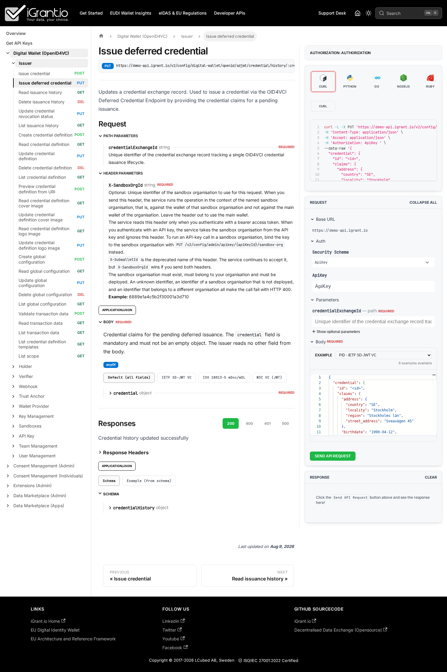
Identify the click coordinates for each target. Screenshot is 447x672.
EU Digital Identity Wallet (55, 629)
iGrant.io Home (45, 621)
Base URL (325, 219)
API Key (26, 435)
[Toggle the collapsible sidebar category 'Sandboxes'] (13, 426)
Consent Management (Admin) (43, 465)
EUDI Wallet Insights (130, 13)
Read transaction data (41, 323)
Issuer (25, 63)
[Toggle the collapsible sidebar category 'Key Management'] (13, 416)
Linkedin (170, 621)
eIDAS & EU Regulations (183, 13)
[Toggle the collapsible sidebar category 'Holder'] (13, 366)
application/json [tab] (117, 310)
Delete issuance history (41, 101)
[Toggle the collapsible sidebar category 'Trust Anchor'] (13, 396)
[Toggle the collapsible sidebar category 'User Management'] (13, 456)
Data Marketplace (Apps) (38, 505)
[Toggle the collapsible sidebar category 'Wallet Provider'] (13, 406)
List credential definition (42, 177)
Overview (16, 33)
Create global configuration (32, 259)
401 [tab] (267, 423)
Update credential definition (36, 156)
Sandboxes (30, 425)
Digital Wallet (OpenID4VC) (41, 53)
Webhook (28, 386)
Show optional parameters (338, 332)
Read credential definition (44, 144)
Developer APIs (229, 13)
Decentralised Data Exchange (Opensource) (338, 629)
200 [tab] (230, 423)
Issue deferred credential (45, 82)
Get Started (91, 13)
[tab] (129, 378)
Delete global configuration (45, 294)
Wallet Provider (34, 406)
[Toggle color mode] (368, 13)
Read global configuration (44, 271)
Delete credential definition (45, 167)
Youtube (170, 638)
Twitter (169, 629)
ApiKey (319, 275)
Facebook (172, 647)
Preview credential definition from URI (37, 189)
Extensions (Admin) (32, 485)
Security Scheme (330, 252)
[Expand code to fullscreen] (429, 127)
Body (329, 341)
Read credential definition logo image (44, 231)
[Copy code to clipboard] (419, 127)
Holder (25, 366)
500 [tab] (285, 423)
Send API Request (333, 456)
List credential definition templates (42, 344)
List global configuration (42, 304)
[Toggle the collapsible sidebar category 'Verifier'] (13, 376)
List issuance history (39, 125)
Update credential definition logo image (39, 245)
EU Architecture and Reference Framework (73, 638)
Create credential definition (45, 134)
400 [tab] (249, 423)
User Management (37, 455)
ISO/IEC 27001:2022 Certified (271, 660)
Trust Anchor (31, 396)
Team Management (38, 446)
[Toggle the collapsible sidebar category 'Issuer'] (13, 63)
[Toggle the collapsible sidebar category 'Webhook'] (13, 386)
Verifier (26, 376)
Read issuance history (40, 92)
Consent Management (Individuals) (48, 475)
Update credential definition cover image (41, 217)
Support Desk (332, 13)
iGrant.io (302, 621)
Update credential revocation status (36, 113)
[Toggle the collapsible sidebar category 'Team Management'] (13, 446)
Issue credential (34, 73)
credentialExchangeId (336, 310)
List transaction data (39, 332)
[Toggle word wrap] (407, 127)
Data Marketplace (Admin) (39, 495)
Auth (320, 241)
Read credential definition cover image (44, 203)
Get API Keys (19, 43)
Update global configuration (33, 283)
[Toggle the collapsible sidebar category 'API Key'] (13, 436)
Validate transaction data (43, 313)
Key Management (36, 416)
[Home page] (103, 36)
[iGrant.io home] (357, 13)
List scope (29, 356)
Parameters (327, 299)
